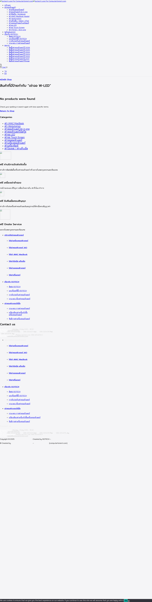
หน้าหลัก (3, 79)
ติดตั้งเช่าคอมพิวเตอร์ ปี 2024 (19, 52)
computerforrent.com (23, 439)
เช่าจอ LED (13, 25)
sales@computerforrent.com (17, 336)
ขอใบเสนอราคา (10, 32)
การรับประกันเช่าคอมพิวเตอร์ (19, 41)
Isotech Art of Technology (21, 443)
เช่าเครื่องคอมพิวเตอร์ (16, 9)
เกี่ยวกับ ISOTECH (11, 34)
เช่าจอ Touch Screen (17, 27)
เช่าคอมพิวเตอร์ (9, 7)
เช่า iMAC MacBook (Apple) (19, 16)
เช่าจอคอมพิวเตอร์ (13, 140)
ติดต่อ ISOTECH (14, 36)
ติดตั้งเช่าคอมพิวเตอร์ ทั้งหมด (19, 61)
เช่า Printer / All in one (17, 30)
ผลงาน (6, 45)
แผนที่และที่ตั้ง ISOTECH (18, 39)
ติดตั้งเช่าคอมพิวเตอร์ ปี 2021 (19, 59)
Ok (126, 600)
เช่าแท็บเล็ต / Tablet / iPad (19, 21)
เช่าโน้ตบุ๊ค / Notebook (17, 14)
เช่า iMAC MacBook (14, 123)
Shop (9, 79)
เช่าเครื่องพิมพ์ (11, 145)
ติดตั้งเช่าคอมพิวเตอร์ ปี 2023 (19, 54)
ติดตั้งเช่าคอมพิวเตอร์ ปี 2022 (19, 56)
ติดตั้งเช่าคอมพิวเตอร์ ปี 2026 (19, 47)
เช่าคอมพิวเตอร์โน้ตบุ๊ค (15, 131)
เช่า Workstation (15, 18)
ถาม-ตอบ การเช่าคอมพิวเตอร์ (19, 43)
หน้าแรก (7, 5)
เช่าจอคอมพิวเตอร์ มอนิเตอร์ (19, 23)
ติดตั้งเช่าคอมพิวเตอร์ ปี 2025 (19, 50)
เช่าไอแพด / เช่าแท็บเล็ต (16, 148)
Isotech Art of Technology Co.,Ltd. (65, 439)
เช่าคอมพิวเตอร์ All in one (18, 12)
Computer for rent (41, 443)
